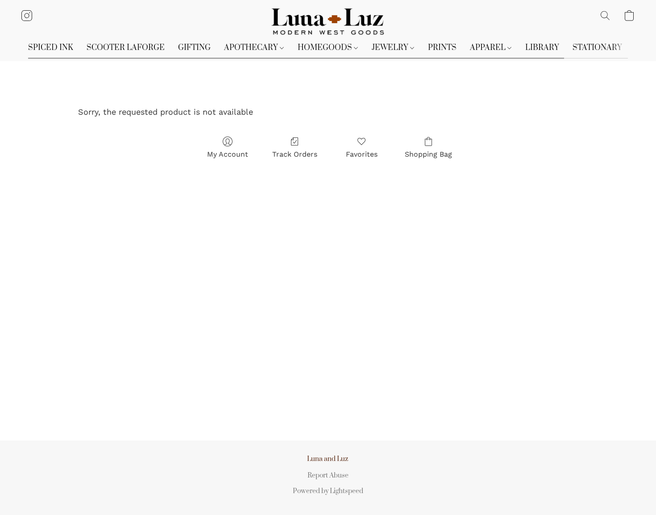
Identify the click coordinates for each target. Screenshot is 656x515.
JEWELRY (391, 48)
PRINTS (442, 48)
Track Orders (294, 154)
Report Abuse (328, 475)
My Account (227, 154)
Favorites (362, 154)
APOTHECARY (252, 48)
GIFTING (194, 48)
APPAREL (488, 48)
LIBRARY (542, 48)
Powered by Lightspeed (328, 491)
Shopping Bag (428, 154)
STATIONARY (597, 48)
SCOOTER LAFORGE (126, 48)
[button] (328, 22)
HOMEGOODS (326, 48)
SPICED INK (50, 48)
